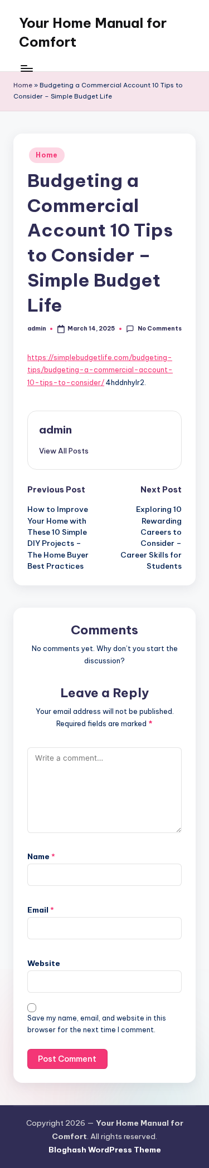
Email (40, 910)
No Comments (159, 328)
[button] (64, 450)
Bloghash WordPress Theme (104, 1150)
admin (55, 429)
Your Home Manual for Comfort (93, 32)
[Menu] (26, 68)
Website (43, 963)
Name (41, 856)
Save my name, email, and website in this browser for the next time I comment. (96, 1024)
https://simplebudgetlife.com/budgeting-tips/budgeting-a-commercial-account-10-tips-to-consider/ (100, 370)
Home (22, 85)
